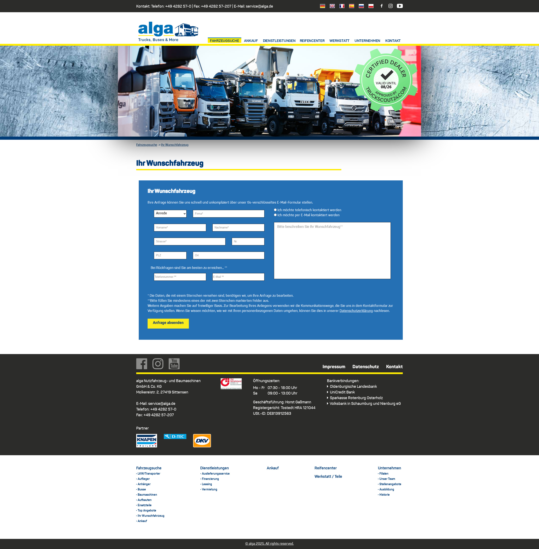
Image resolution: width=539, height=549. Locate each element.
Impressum (334, 367)
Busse (142, 489)
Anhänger (144, 484)
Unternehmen (367, 41)
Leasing (207, 484)
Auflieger (144, 479)
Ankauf (251, 41)
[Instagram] (391, 7)
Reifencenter (312, 41)
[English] (330, 7)
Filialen (383, 473)
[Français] (340, 7)
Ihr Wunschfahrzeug (174, 145)
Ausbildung (386, 489)
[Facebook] (384, 7)
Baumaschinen (147, 494)
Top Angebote (147, 510)
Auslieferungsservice (216, 473)
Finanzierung (210, 479)
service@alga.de (259, 6)
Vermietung (209, 489)
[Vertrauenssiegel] (386, 110)
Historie (384, 494)
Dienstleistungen (279, 41)
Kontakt (393, 41)
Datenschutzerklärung (356, 311)
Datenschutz (365, 367)
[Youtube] (399, 7)
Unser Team (387, 479)
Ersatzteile (145, 505)
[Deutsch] (320, 7)
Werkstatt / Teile (328, 477)
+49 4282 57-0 (178, 6)
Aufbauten (145, 500)
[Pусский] (359, 7)
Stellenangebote (390, 484)
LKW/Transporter (149, 473)
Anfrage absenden (168, 323)
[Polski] (369, 7)
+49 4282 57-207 (216, 6)
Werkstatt (340, 41)
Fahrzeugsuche (224, 41)
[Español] (349, 7)
